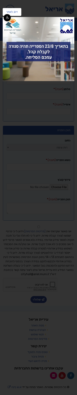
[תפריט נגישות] (7, 17)
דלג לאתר (10, 11)
